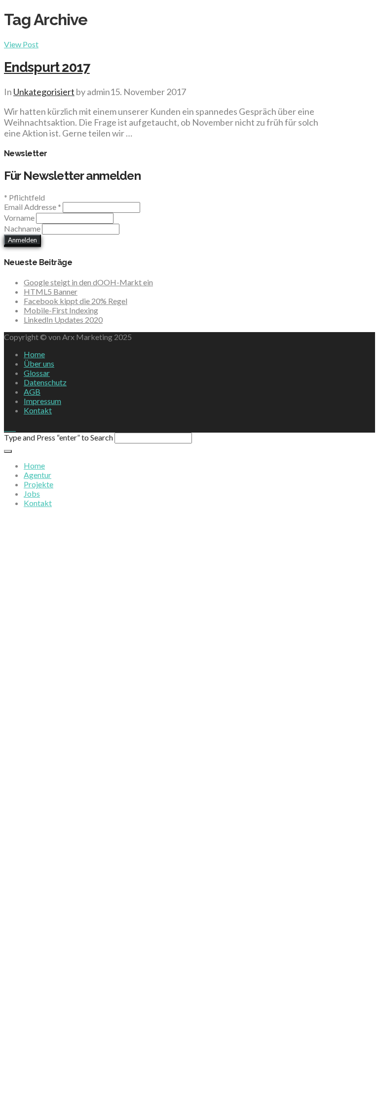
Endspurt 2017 (47, 67)
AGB (32, 391)
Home (34, 354)
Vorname (20, 217)
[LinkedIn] (7, 427)
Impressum (42, 401)
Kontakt (38, 410)
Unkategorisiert (44, 91)
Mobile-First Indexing (61, 310)
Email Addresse (32, 206)
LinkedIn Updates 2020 (63, 319)
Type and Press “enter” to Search (58, 437)
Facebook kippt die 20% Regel (75, 300)
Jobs (32, 493)
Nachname (23, 228)
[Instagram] (13, 427)
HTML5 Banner (50, 291)
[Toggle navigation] (8, 451)
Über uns (39, 363)
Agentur (37, 474)
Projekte (38, 484)
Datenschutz (45, 382)
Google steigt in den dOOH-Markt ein (88, 282)
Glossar (37, 372)
